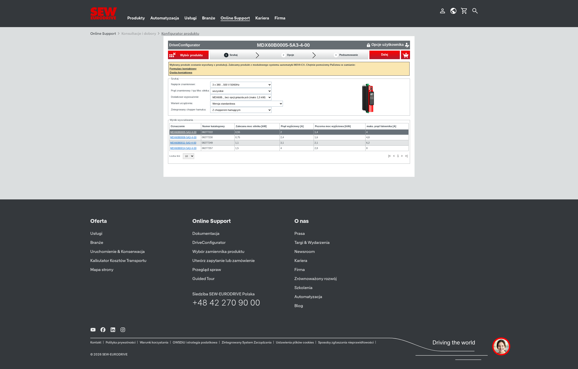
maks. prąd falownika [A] (381, 126)
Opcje (288, 55)
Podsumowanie (346, 55)
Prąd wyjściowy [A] (292, 126)
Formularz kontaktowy (183, 68)
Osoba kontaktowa (181, 72)
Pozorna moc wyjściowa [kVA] (333, 126)
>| (406, 156)
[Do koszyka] (405, 55)
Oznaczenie (178, 126)
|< (389, 156)
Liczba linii (175, 156)
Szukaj (232, 55)
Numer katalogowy (213, 126)
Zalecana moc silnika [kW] (251, 126)
